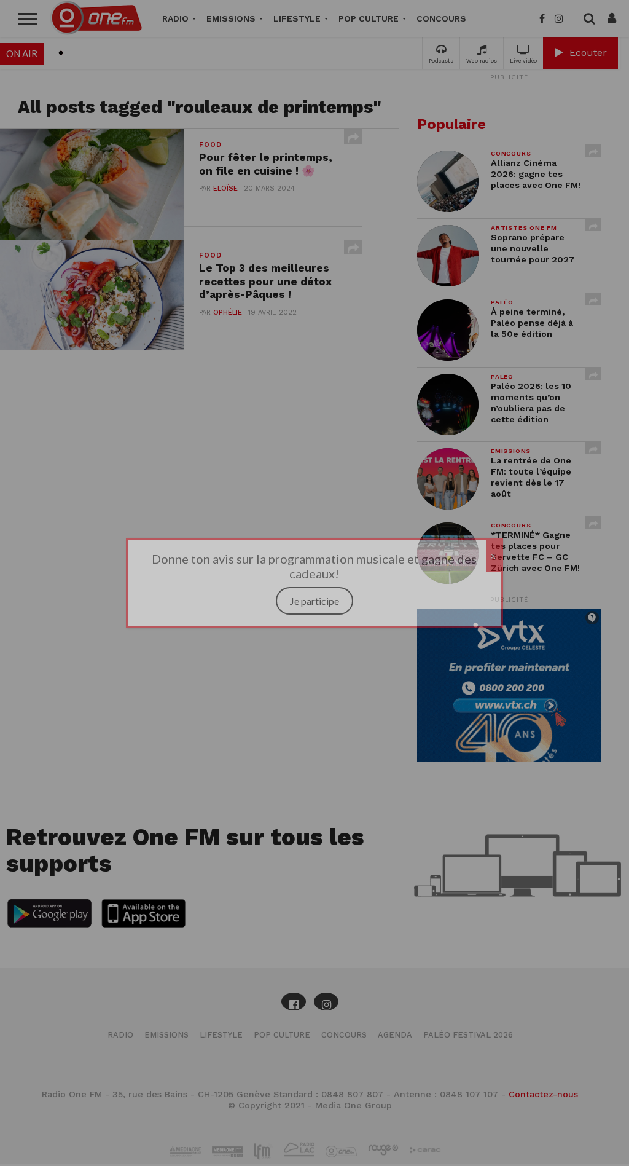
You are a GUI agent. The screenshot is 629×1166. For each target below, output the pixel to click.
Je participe (314, 601)
